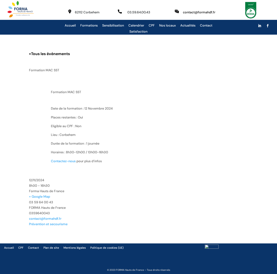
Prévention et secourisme (48, 224)
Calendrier (136, 26)
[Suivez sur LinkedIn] (259, 25)
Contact (206, 26)
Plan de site (51, 247)
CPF (152, 26)
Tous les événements (49, 53)
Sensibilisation (113, 26)
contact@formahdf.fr (45, 218)
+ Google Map (39, 196)
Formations (89, 26)
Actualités (187, 26)
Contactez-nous (63, 161)
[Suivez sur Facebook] (267, 25)
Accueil (70, 26)
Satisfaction (138, 32)
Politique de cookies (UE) (106, 247)
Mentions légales (74, 247)
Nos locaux (167, 26)
